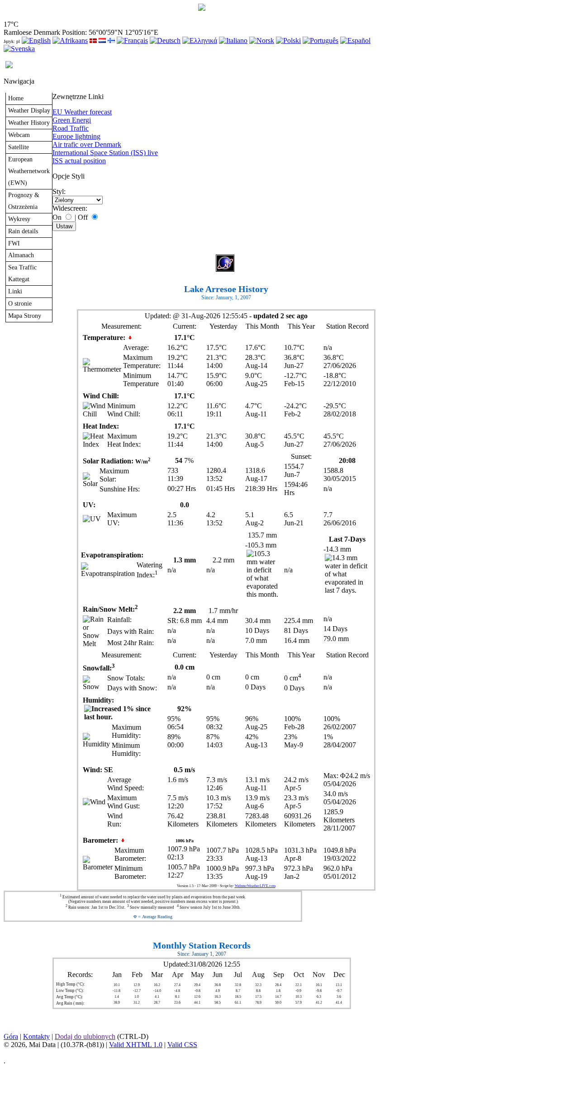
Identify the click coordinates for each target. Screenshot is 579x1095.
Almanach (21, 255)
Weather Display (29, 110)
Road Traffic (70, 128)
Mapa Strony (24, 315)
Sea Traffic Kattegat (22, 273)
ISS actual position (79, 161)
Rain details (23, 231)
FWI (14, 243)
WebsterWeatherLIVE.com (255, 886)
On (57, 217)
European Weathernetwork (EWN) (29, 171)
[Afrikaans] (70, 40)
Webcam (19, 134)
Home (16, 98)
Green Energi (71, 120)
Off (83, 217)
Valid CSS (182, 1044)
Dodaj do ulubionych (85, 1036)
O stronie (20, 303)
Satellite (18, 147)
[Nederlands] (102, 40)
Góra (11, 1036)
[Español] (355, 40)
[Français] (132, 40)
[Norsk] (261, 40)
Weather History (29, 122)
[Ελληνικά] (199, 40)
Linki (15, 291)
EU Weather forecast (82, 112)
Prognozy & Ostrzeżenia (23, 200)
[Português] (320, 40)
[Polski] (288, 40)
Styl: (59, 191)
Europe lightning (76, 136)
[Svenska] (19, 48)
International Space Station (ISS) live (105, 152)
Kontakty (36, 1036)
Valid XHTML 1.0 (135, 1044)
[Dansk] (93, 40)
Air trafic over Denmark (86, 144)
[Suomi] (111, 40)
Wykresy (19, 218)
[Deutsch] (165, 40)
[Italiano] (233, 40)
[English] (36, 40)
